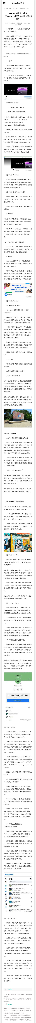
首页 (17, 8)
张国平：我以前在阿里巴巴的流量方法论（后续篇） (17, 1008)
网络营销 (22, 8)
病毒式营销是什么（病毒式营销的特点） (14, 1013)
